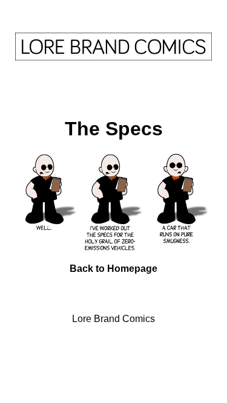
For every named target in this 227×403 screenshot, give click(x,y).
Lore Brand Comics (113, 319)
